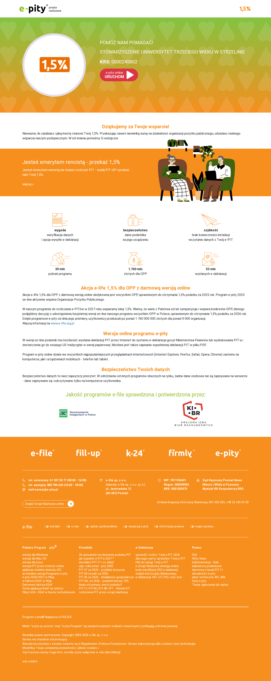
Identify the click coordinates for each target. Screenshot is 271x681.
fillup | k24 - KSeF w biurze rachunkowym (48, 592)
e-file (27, 526)
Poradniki (85, 547)
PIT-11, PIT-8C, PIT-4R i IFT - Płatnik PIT (104, 588)
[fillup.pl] (89, 453)
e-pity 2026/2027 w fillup (38, 577)
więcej (26, 184)
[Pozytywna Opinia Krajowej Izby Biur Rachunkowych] (193, 413)
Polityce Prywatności (113, 644)
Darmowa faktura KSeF (37, 584)
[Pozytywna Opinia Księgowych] (77, 413)
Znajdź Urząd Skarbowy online (44, 504)
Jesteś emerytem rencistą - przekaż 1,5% (71, 162)
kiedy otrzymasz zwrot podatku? (100, 584)
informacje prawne (172, 526)
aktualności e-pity (203, 573)
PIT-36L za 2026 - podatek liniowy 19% (104, 581)
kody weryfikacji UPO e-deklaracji (157, 570)
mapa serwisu (204, 526)
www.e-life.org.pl (62, 323)
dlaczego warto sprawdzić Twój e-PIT (160, 558)
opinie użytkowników (103, 526)
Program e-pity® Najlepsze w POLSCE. (47, 617)
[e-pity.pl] (228, 453)
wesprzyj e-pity (138, 526)
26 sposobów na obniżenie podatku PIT (105, 555)
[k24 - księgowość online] (135, 453)
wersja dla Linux (32, 562)
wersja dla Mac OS (34, 558)
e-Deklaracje (144, 547)
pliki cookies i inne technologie (175, 644)
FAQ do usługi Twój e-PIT (152, 562)
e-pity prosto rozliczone (40, 8)
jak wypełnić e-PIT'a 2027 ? (96, 558)
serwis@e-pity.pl (46, 489)
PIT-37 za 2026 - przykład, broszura (102, 570)
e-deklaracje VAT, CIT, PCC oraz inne (159, 577)
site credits (29, 661)
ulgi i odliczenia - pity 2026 (96, 566)
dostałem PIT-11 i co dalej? (96, 562)
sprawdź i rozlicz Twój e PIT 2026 (158, 555)
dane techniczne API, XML (209, 577)
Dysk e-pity (199, 581)
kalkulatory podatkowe (207, 566)
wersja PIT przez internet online (43, 566)
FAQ (194, 555)
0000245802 (118, 62)
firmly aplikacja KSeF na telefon (42, 588)
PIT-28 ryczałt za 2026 (93, 573)
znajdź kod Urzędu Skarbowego (156, 573)
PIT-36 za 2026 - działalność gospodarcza (106, 577)
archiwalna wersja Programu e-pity (44, 573)
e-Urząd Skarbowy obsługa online (157, 566)
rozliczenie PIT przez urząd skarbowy (103, 592)
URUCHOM (114, 75)
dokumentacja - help (205, 562)
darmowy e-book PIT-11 (207, 570)
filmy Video (199, 558)
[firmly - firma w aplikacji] (182, 453)
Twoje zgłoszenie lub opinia (210, 584)
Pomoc (197, 547)
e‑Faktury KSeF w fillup (37, 581)
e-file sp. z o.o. (98, 635)
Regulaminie (89, 644)
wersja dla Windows (35, 555)
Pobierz (39, 547)
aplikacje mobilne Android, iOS (41, 570)
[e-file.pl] (42, 453)
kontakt (55, 526)
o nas (75, 526)
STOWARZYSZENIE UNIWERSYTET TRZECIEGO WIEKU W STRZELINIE (172, 52)
